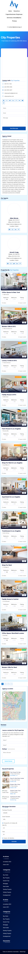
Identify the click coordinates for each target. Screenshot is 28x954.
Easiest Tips (6, 880)
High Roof (19, 274)
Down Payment (6, 816)
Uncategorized (6, 895)
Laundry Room (18, 377)
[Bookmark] (23, 288)
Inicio (10, 11)
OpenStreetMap (18, 719)
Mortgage (5, 883)
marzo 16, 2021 (23, 302)
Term (3, 831)
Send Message (14, 128)
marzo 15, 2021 (23, 643)
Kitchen (19, 411)
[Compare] (25, 288)
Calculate (14, 841)
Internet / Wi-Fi (18, 308)
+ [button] (4, 693)
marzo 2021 (6, 864)
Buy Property (6, 878)
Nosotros (17, 11)
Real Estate (6, 886)
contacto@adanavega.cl (15, 27)
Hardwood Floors (17, 445)
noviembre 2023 (7, 861)
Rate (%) (4, 825)
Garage (19, 513)
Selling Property (7, 892)
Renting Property (7, 889)
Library (19, 342)
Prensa (14, 21)
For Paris (24, 274)
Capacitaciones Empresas (14, 14)
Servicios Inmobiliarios (14, 18)
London (19, 479)
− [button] (4, 695)
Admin (4, 302)
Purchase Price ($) (7, 810)
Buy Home (5, 875)
